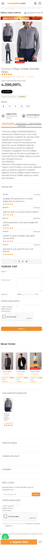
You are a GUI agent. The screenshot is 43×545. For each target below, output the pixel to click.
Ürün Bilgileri (8, 123)
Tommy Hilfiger (11, 68)
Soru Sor (21, 126)
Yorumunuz (5, 280)
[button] (8, 24)
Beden (4, 102)
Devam (20, 329)
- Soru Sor (29, 77)
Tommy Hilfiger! (10, 8)
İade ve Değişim (35, 123)
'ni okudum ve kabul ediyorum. (22, 525)
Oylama (4, 294)
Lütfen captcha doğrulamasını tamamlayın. (6, 309)
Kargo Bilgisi (21, 123)
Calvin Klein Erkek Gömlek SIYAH (22, 371)
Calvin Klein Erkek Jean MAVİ (36, 371)
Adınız (3, 271)
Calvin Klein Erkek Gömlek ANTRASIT (7, 371)
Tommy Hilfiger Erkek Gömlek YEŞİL (7, 417)
